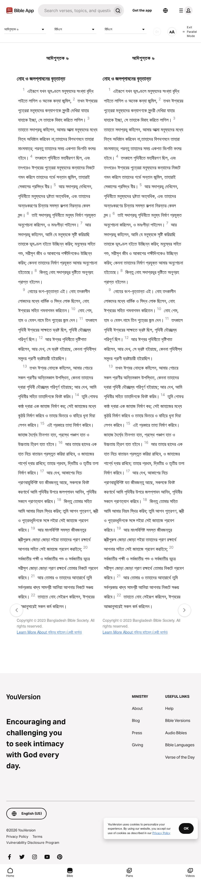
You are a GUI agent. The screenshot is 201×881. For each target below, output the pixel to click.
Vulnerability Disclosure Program (32, 842)
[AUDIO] (157, 32)
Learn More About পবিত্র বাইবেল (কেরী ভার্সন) (49, 632)
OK (186, 828)
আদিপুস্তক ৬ (11, 29)
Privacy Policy (17, 836)
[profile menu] (185, 10)
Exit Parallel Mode (192, 31)
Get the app (142, 10)
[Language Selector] (165, 10)
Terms (37, 836)
